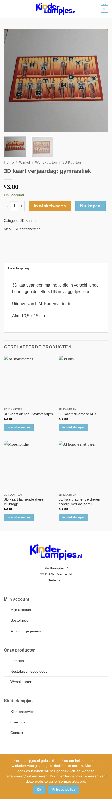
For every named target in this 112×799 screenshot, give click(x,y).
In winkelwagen (50, 206)
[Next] (99, 80)
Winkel (24, 162)
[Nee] (105, 778)
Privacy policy (63, 789)
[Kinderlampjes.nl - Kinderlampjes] (56, 9)
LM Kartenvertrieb (27, 229)
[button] (7, 9)
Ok (39, 789)
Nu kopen (90, 206)
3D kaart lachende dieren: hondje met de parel (80, 501)
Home (9, 162)
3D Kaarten (71, 162)
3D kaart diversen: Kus (77, 414)
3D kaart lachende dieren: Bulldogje (25, 501)
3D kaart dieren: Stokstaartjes (28, 414)
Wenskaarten (46, 162)
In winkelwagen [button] (19, 427)
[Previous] (12, 80)
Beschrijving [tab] (18, 268)
